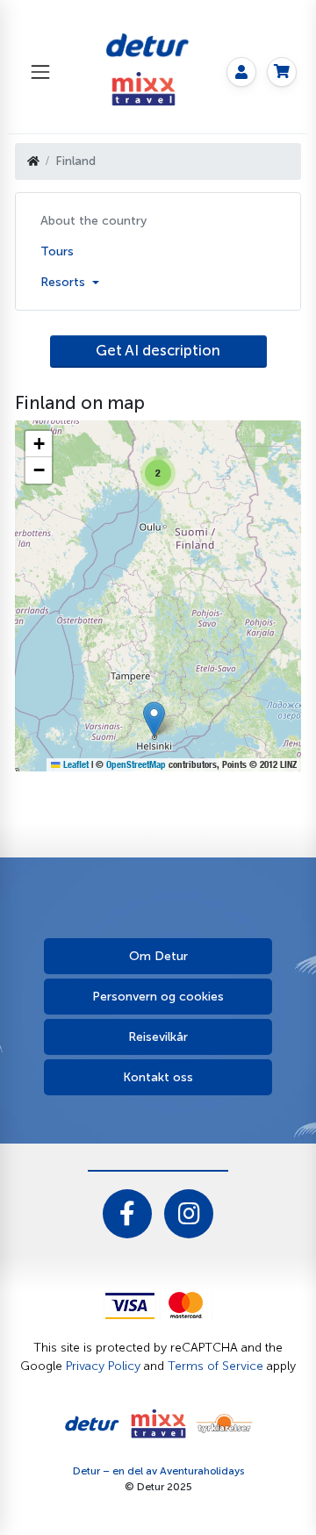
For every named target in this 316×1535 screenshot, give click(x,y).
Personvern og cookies (158, 996)
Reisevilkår (158, 1036)
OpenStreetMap (136, 764)
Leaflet (75, 764)
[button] (154, 719)
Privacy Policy (103, 1366)
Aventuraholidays (202, 1471)
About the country (93, 220)
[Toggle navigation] (40, 71)
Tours (57, 251)
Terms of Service (215, 1366)
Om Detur (158, 956)
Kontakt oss (158, 1077)
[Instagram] (188, 1213)
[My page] (241, 72)
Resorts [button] (64, 282)
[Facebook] (127, 1213)
